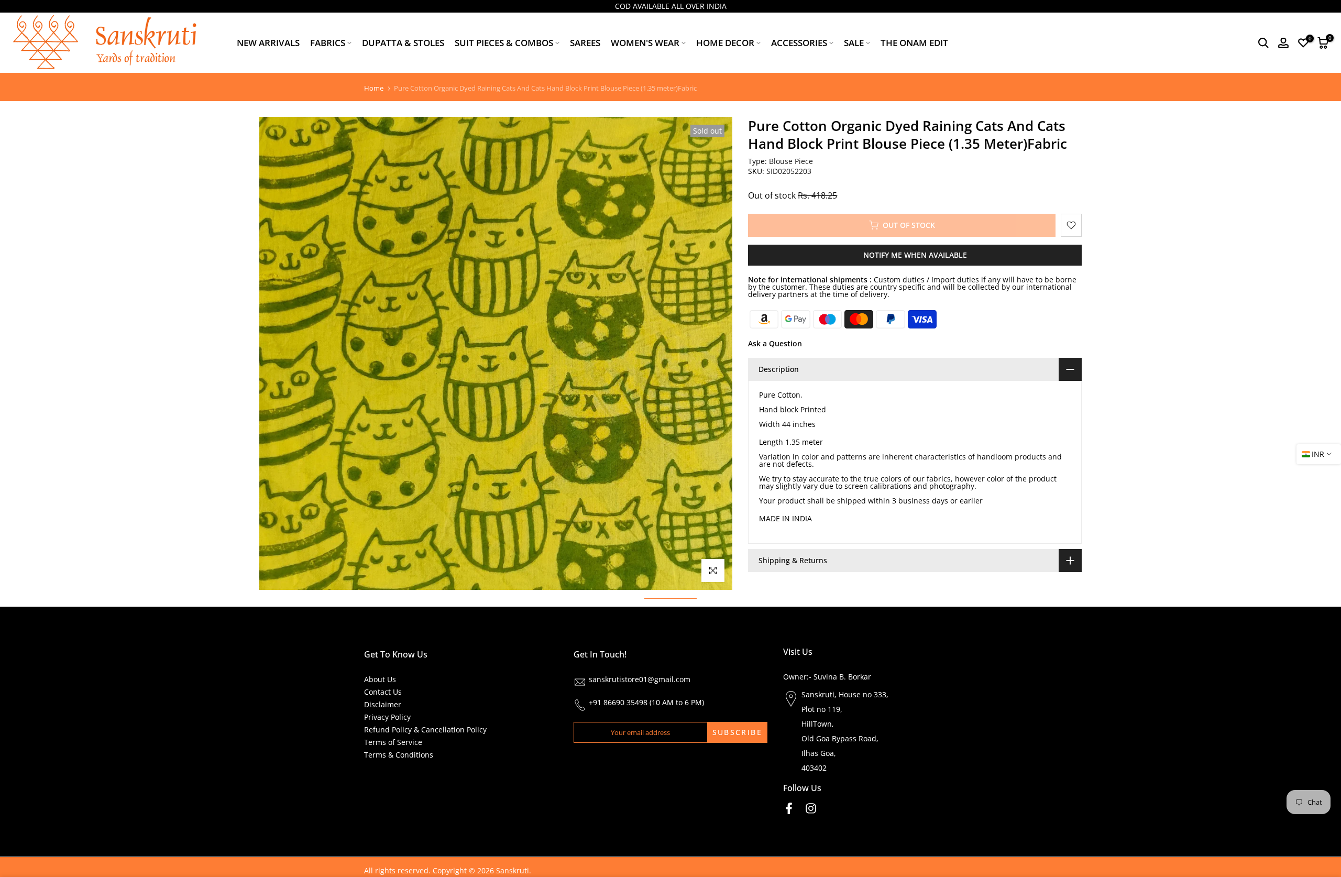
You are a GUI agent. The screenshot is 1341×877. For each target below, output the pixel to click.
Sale (854, 43)
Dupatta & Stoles (403, 43)
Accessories (799, 43)
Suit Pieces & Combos (504, 43)
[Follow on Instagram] (811, 808)
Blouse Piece (791, 161)
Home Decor (725, 43)
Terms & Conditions (398, 755)
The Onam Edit (914, 43)
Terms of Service (393, 742)
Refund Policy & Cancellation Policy (425, 730)
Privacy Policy (387, 717)
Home (373, 88)
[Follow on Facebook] (789, 808)
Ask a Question (775, 343)
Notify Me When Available (915, 255)
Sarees (585, 43)
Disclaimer (382, 704)
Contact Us (383, 692)
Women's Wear (645, 43)
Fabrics (327, 43)
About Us (380, 679)
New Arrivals (268, 43)
